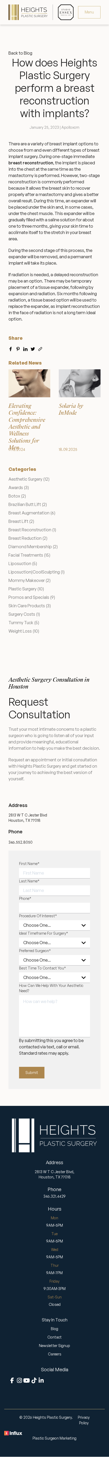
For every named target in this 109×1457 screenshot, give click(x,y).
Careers (54, 1354)
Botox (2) (17, 496)
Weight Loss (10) (23, 631)
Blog (54, 1328)
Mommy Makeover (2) (29, 580)
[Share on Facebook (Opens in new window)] (10, 348)
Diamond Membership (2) (33, 546)
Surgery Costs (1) (24, 614)
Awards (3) (18, 487)
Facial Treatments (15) (29, 555)
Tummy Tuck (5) (23, 622)
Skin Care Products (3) (29, 605)
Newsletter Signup (54, 1345)
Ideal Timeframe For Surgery (43, 933)
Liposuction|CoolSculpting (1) (36, 572)
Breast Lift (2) (21, 521)
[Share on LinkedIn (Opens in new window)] (25, 348)
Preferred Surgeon (35, 950)
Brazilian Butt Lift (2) (27, 504)
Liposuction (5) (22, 563)
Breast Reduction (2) (27, 538)
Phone (25, 898)
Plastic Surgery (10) (26, 588)
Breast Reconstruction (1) (32, 529)
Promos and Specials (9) (31, 597)
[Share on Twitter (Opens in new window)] (33, 348)
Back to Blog (20, 53)
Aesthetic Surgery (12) (28, 479)
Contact (54, 1337)
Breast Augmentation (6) (31, 512)
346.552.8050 (20, 842)
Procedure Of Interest (38, 916)
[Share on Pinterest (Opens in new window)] (18, 348)
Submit (31, 1072)
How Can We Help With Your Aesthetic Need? (51, 988)
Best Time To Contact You (42, 968)
